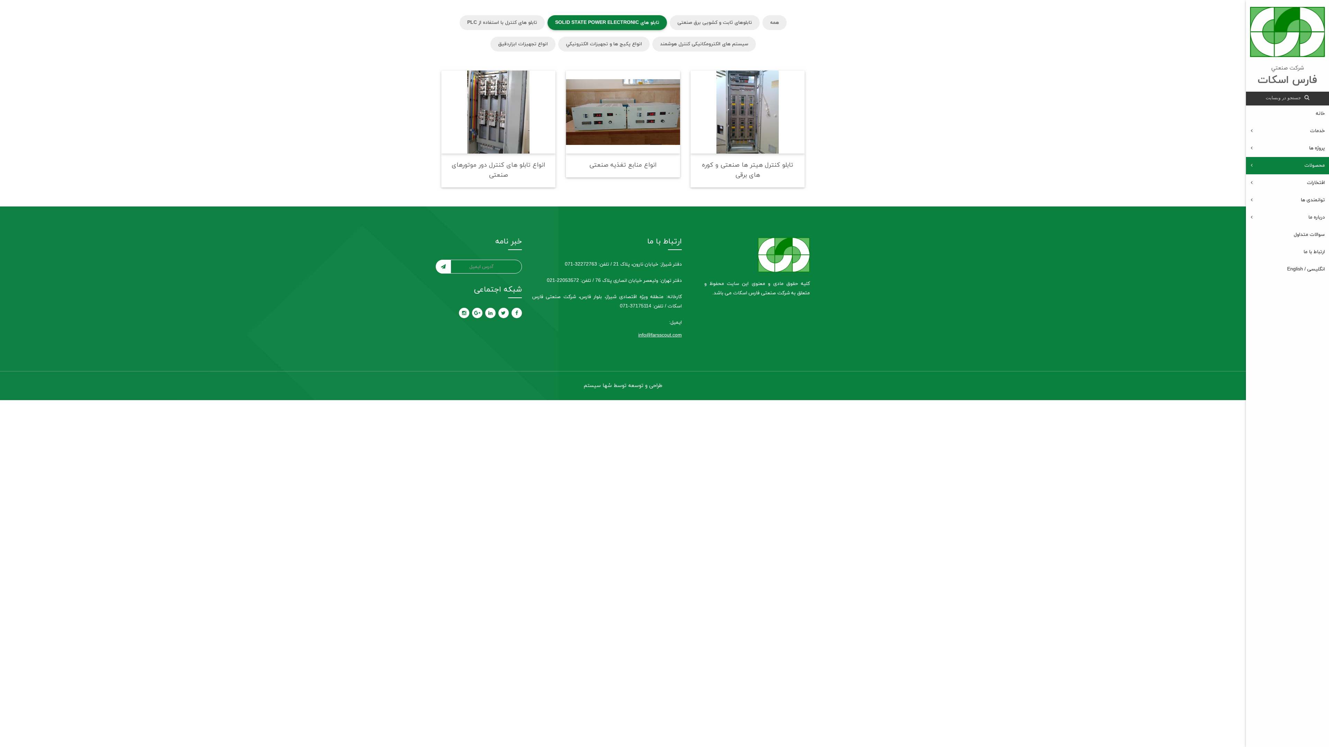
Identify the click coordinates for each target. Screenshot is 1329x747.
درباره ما (1316, 217)
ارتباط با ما (1314, 252)
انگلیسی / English (1306, 269)
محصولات (1314, 165)
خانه (1320, 113)
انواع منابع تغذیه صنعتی (623, 165)
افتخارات (1316, 182)
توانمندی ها (1313, 200)
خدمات (1317, 131)
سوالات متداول (1309, 234)
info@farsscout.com (660, 335)
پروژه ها (1317, 148)
